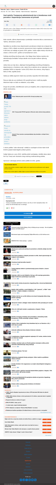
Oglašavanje (28, 460)
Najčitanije (18, 11)
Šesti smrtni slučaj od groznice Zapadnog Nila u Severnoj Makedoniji (31, 283)
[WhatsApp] (36, 25)
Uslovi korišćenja (28, 469)
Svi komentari (28, 213)
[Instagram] (21, 479)
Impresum (28, 466)
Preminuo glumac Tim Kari (19, 351)
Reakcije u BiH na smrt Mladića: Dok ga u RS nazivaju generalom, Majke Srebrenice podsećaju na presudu (30, 276)
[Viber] (29, 25)
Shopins (28, 451)
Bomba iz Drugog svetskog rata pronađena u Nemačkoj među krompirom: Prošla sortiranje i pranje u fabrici (29, 317)
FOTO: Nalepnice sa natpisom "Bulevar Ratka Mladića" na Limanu (22, 407)
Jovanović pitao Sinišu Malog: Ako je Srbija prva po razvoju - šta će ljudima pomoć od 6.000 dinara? (32, 228)
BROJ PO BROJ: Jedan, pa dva (13, 402)
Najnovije (3, 9)
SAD (6, 183)
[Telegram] (43, 25)
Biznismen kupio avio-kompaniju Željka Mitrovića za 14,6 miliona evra (30, 234)
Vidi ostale (48, 435)
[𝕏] (14, 25)
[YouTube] (32, 479)
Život (9, 11)
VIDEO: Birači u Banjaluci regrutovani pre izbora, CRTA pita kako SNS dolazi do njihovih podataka (27, 393)
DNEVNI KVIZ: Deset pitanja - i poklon (21, 240)
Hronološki (8, 192)
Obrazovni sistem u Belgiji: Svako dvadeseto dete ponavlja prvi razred (31, 302)
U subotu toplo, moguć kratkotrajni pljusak (16, 405)
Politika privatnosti (28, 473)
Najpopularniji (18, 192)
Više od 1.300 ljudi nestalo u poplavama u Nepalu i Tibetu (28, 309)
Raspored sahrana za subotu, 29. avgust (15, 399)
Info (7, 11)
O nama (28, 457)
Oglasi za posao (15, 9)
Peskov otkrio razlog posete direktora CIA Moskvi (25, 384)
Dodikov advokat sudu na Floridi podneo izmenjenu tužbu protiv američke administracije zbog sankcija (30, 343)
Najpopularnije (34, 11)
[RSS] (35, 479)
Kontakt (28, 463)
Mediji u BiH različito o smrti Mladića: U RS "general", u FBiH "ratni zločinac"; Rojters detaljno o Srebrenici (31, 290)
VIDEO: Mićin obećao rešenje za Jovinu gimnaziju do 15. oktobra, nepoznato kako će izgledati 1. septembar (28, 396)
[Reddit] (21, 25)
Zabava (13, 11)
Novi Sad (3, 11)
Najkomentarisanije (25, 11)
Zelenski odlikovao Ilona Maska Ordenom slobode (26, 330)
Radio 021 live (24, 9)
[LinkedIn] (29, 479)
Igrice (8, 9)
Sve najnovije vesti (45, 412)
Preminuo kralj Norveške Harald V (21, 262)
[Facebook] (7, 25)
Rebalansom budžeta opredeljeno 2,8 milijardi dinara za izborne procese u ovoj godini (26, 410)
